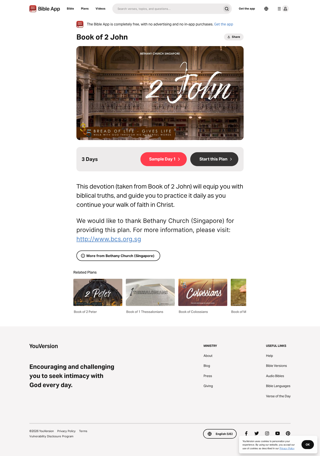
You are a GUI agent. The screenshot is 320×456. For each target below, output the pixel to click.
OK (308, 444)
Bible (70, 8)
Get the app (247, 8)
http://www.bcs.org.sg (108, 239)
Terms (83, 431)
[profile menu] (282, 8)
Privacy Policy (66, 431)
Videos (100, 8)
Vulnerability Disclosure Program (51, 436)
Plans (85, 8)
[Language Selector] (266, 8)
